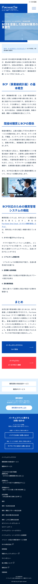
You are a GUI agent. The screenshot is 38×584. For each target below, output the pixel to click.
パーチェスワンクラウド (9, 457)
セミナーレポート (7, 527)
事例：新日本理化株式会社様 (10, 515)
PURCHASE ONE (9, 7)
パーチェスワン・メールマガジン (11, 530)
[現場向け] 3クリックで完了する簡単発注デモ (12, 482)
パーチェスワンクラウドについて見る (14, 347)
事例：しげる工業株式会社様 (10, 520)
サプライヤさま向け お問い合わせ (19, 446)
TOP (5, 48)
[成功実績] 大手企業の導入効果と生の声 (10, 495)
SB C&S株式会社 (6, 544)
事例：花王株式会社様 (8, 506)
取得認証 (4, 549)
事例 (3, 501)
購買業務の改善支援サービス (19, 384)
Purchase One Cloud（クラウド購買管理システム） (19, 225)
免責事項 (4, 572)
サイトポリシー (6, 558)
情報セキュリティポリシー (9, 553)
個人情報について (7, 563)
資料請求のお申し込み (19, 408)
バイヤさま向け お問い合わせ (19, 435)
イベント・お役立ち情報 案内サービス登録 (14, 540)
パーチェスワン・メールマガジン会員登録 (14, 535)
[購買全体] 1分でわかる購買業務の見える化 (11, 475)
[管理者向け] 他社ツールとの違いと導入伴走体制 (12, 488)
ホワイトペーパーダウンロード (11, 523)
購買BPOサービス (19, 389)
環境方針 (4, 567)
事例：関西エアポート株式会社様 (11, 510)
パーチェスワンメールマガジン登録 (14, 363)
